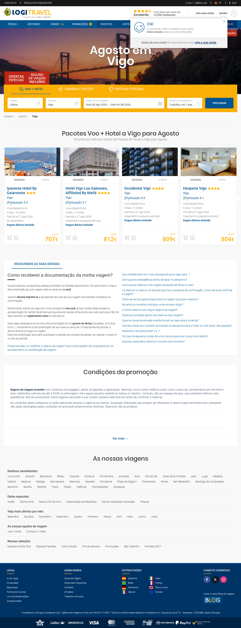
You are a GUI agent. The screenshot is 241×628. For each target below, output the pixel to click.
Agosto (22, 116)
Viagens (8, 116)
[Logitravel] (157, 13)
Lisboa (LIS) (196, 3)
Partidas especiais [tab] (129, 89)
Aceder (223, 13)
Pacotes (106, 24)
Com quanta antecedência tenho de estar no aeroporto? (154, 279)
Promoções (80, 24)
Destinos (33, 24)
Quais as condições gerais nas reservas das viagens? (152, 315)
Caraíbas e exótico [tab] (79, 89)
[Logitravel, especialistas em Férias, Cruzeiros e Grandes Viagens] (27, 12)
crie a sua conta (205, 42)
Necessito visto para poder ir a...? (141, 330)
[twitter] (216, 579)
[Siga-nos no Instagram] (224, 579)
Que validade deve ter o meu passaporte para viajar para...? (156, 274)
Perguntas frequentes (38, 3)
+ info (45, 179)
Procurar (219, 103)
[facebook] (208, 579)
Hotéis (127, 24)
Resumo (19, 179)
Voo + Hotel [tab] (34, 89)
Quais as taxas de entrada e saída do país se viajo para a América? (160, 320)
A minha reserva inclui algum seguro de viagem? (150, 309)
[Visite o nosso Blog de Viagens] (219, 600)
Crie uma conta (205, 13)
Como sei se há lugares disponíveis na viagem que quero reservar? (160, 299)
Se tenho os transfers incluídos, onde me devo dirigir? (152, 304)
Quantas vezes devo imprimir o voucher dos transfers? (153, 341)
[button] (124, 103)
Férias (12, 24)
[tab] (37, 264)
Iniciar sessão (212, 26)
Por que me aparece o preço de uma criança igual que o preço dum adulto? (165, 336)
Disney (55, 24)
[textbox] (25, 103)
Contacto (10, 3)
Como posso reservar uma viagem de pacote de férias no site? (158, 284)
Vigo (35, 116)
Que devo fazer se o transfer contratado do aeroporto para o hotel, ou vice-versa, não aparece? (177, 325)
